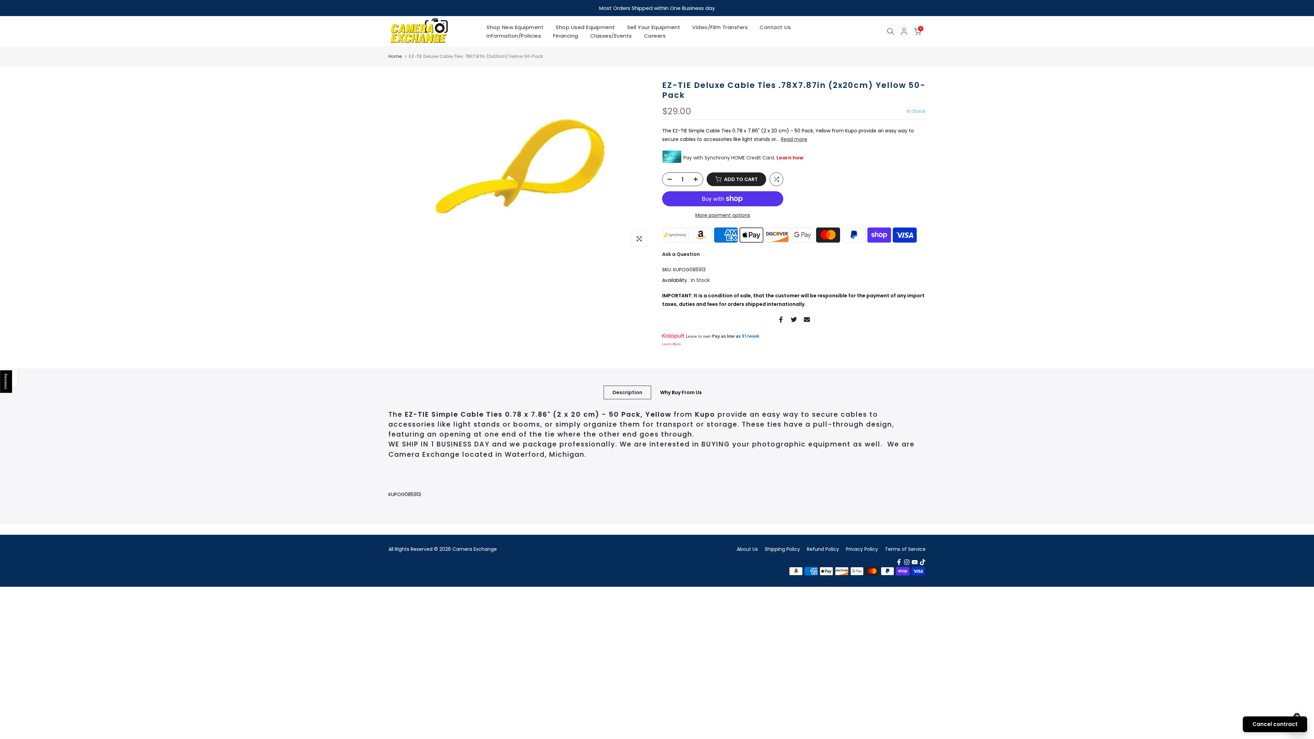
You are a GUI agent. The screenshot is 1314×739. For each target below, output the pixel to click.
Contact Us (775, 27)
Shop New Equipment (515, 27)
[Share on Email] (807, 319)
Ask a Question (681, 254)
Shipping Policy (782, 549)
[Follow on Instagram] (907, 562)
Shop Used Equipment (585, 27)
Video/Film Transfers (720, 27)
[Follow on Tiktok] (922, 562)
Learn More (671, 343)
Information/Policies (514, 35)
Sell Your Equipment (654, 27)
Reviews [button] (6, 381)
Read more (794, 139)
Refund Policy (823, 549)
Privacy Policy (862, 549)
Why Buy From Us (681, 392)
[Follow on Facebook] (899, 562)
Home (395, 56)
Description (627, 392)
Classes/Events (611, 35)
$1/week (750, 336)
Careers (655, 35)
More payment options (722, 215)
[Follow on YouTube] (915, 562)
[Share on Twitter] (794, 319)
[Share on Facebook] (781, 319)
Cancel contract (1275, 724)
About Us (747, 549)
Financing (565, 35)
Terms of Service (905, 549)
